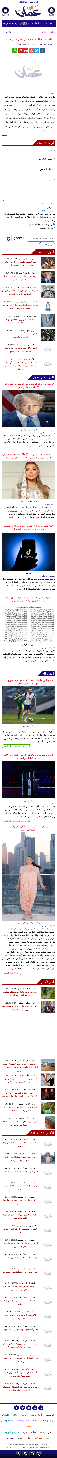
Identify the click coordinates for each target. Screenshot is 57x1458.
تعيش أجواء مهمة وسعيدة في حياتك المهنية (20, 1329)
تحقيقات (45, 32)
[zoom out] (14, 31)
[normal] (9, 31)
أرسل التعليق (47, 245)
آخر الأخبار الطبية (11, 973)
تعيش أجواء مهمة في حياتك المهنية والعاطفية (20, 1257)
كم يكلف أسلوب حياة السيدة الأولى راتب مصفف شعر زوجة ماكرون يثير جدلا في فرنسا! (20, 365)
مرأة (53, 32)
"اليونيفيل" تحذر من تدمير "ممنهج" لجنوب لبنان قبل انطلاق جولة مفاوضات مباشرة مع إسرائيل (20, 1067)
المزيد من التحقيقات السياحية (17, 746)
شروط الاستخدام (48, 210)
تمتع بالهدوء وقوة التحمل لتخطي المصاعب (20, 1272)
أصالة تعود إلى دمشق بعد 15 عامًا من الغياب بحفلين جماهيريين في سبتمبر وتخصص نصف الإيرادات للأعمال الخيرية (28, 457)
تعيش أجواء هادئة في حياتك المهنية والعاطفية (20, 1171)
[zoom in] (5, 31)
